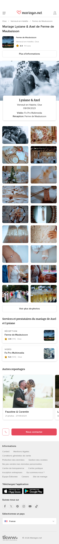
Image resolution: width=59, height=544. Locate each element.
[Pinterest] (17, 506)
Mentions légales (21, 451)
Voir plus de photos (29, 308)
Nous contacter (34, 432)
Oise (4, 21)
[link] (28, 397)
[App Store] (12, 493)
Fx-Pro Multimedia (14, 352)
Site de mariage (40, 476)
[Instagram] (23, 506)
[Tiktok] (36, 506)
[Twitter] (11, 506)
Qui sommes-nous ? (35, 472)
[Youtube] (30, 506)
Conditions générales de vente (16, 455)
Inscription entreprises (12, 472)
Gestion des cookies (38, 460)
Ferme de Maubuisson (42, 21)
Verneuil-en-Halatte (20, 21)
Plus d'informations (29, 53)
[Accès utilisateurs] (55, 13)
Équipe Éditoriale (10, 476)
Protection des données (13, 460)
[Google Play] (33, 493)
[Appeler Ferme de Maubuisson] (5, 432)
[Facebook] (4, 506)
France (12, 521)
